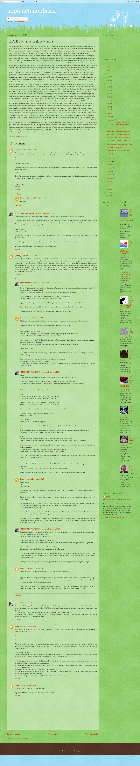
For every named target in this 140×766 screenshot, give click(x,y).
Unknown (23, 198)
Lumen (17, 603)
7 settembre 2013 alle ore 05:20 (50, 283)
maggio (110, 168)
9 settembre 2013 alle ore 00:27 (34, 479)
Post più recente (14, 734)
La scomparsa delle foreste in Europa (118, 128)
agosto (110, 158)
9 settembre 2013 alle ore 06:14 (50, 529)
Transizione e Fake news (131, 331)
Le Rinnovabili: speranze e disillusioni (118, 150)
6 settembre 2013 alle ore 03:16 (28, 150)
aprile (109, 171)
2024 (107, 70)
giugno (110, 165)
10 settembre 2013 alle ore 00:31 (35, 568)
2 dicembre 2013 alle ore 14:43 (36, 198)
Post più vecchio (92, 734)
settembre (111, 120)
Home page (53, 734)
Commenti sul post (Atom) (22, 739)
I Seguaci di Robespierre (114, 147)
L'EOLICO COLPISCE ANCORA (117, 141)
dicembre (111, 110)
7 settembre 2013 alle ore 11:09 (34, 318)
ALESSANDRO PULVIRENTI (25, 213)
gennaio (110, 181)
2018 (107, 90)
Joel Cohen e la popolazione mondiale (118, 134)
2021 (107, 80)
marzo (110, 175)
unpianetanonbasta (31, 10)
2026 (107, 63)
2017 (107, 93)
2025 (107, 67)
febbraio (110, 178)
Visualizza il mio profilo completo (113, 517)
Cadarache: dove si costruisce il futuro (118, 137)
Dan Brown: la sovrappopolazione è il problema (126, 274)
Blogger (78, 751)
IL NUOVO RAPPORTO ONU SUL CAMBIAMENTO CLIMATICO (118, 124)
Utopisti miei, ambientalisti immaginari (119, 131)
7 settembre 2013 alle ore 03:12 (29, 603)
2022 (107, 77)
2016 (107, 97)
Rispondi (17, 190)
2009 (107, 196)
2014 (107, 104)
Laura (17, 150)
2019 (107, 87)
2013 (107, 107)
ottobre (110, 116)
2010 (107, 192)
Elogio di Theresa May (131, 469)
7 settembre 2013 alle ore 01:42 (31, 256)
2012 (107, 186)
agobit (17, 256)
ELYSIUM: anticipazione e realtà (117, 154)
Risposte (19, 194)
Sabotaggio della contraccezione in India (119, 144)
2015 (107, 100)
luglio (110, 161)
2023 (107, 73)
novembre (111, 113)
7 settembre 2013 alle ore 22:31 (50, 372)
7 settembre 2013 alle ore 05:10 (28, 685)
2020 (107, 83)
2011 (107, 189)
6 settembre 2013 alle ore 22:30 (44, 213)
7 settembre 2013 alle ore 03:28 (28, 626)
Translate (21, 22)
